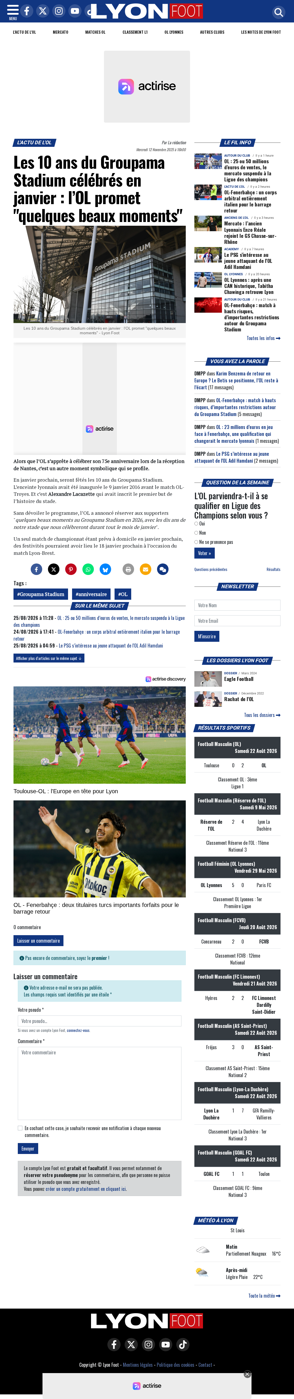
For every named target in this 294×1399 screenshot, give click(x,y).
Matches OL (95, 32)
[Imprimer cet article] (128, 569)
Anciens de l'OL (236, 218)
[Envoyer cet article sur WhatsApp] (88, 569)
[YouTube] (73, 11)
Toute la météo (262, 1295)
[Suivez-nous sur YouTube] (164, 1348)
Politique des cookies (175, 1364)
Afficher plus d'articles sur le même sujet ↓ (49, 658)
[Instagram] (57, 11)
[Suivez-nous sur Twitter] (130, 1348)
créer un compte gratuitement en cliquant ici (86, 1188)
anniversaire (92, 594)
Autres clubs (212, 32)
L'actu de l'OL (24, 32)
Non (202, 532)
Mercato (60, 32)
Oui (201, 523)
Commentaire (31, 1041)
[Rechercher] (277, 13)
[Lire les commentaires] (163, 569)
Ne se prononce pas (215, 541)
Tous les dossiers (260, 714)
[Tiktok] (90, 11)
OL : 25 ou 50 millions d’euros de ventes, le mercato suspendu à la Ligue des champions (247, 170)
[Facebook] (25, 11)
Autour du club (237, 155)
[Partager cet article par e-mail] (145, 569)
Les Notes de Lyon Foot (261, 32)
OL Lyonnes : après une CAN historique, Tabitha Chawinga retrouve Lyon (248, 285)
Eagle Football (239, 678)
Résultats (274, 569)
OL (124, 594)
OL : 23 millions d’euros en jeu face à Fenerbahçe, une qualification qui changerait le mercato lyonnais (233, 434)
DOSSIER (230, 673)
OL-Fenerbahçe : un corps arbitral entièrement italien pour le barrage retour (250, 201)
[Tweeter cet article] (53, 569)
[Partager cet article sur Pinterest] (71, 569)
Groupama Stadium (42, 594)
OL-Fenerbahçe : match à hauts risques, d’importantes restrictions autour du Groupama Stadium (251, 317)
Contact (205, 1364)
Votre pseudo (31, 1009)
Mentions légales (138, 1364)
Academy (231, 249)
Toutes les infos (261, 338)
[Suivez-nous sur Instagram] (147, 1348)
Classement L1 (135, 32)
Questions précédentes (210, 569)
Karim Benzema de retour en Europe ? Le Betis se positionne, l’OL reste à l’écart (236, 380)
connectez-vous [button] (78, 1030)
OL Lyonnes (174, 32)
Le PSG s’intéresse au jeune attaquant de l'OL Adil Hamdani (111, 645)
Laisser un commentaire (38, 940)
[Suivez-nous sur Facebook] (113, 1348)
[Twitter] (41, 11)
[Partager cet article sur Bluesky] (105, 569)
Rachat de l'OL (239, 699)
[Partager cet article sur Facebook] (36, 569)
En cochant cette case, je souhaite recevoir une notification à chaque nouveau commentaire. (93, 1131)
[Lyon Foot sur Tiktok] (181, 1348)
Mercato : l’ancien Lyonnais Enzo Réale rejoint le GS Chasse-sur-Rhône (250, 232)
